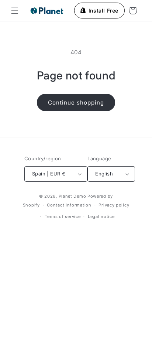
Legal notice (101, 216)
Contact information (69, 205)
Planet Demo (72, 196)
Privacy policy (114, 205)
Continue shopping (76, 102)
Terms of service (62, 216)
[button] (15, 11)
